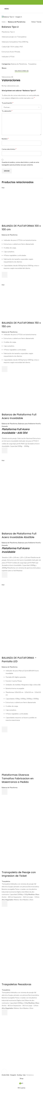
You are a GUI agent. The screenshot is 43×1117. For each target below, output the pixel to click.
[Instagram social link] (21, 2)
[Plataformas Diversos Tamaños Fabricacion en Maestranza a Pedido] (19, 755)
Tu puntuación (7, 103)
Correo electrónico (9, 149)
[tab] (21, 71)
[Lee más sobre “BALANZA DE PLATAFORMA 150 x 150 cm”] (4, 369)
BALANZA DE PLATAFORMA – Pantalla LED (19, 659)
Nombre (5, 138)
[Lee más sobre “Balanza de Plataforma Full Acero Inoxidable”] (4, 450)
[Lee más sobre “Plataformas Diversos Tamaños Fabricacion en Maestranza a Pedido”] (4, 792)
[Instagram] (24, 1069)
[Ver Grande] (4, 1072)
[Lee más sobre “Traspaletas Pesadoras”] (4, 1012)
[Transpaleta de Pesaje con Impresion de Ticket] (19, 818)
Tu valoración (7, 111)
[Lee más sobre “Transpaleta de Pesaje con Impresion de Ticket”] (4, 904)
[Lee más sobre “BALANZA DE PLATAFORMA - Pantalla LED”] (4, 729)
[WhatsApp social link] (24, 2)
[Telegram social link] (18, 68)
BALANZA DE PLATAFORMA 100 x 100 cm (21, 227)
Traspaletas (32, 64)
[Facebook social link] (18, 2)
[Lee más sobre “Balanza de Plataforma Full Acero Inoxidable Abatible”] (4, 575)
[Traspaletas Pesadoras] (19, 930)
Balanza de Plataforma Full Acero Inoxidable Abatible (19, 535)
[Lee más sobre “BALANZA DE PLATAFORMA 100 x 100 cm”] (4, 275)
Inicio (4, 22)
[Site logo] (22, 9)
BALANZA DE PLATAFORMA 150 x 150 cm (21, 324)
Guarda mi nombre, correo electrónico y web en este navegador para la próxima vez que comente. (20, 163)
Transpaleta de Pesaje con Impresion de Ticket (19, 874)
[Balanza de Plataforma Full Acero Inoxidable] (19, 395)
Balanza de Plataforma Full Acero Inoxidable (19, 416)
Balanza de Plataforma (16, 22)
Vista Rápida (4, 281)
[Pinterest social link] (13, 68)
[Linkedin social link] (15, 68)
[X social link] (10, 68)
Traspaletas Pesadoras (16, 984)
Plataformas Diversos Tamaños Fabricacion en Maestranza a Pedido (18, 778)
